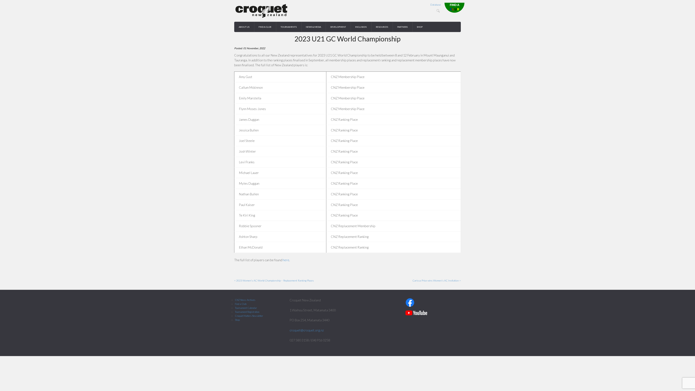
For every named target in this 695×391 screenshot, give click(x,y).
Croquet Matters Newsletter (249, 315)
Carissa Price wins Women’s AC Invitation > (436, 280)
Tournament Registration (247, 311)
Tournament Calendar (246, 307)
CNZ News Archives (245, 299)
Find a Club (241, 303)
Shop (237, 319)
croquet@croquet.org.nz (307, 330)
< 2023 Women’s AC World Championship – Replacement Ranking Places (274, 280)
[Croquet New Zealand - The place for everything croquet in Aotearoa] (261, 17)
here (286, 260)
